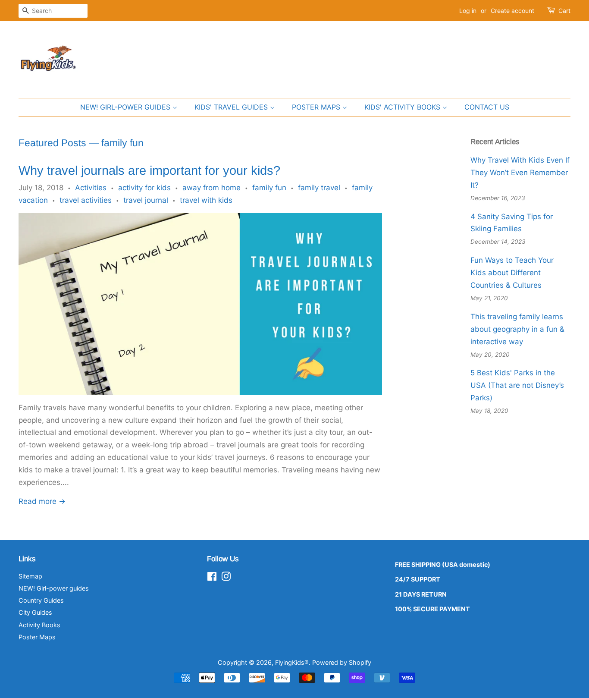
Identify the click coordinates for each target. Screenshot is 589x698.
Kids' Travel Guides (232, 107)
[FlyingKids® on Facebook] (212, 578)
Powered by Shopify (341, 662)
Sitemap (30, 576)
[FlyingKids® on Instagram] (226, 578)
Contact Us (486, 107)
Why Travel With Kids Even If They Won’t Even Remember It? (520, 172)
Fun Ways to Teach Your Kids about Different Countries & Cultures (512, 272)
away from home (211, 187)
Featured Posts (52, 142)
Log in (467, 10)
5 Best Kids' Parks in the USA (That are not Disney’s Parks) (517, 385)
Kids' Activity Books (403, 107)
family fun (269, 187)
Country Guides (41, 600)
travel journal (145, 200)
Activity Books (39, 625)
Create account (512, 10)
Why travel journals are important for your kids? (149, 170)
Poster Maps (37, 637)
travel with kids (206, 200)
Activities (91, 187)
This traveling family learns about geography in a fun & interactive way (517, 329)
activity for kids (144, 187)
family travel (319, 187)
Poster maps (317, 107)
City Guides (35, 612)
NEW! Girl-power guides (126, 107)
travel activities (86, 200)
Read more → (42, 501)
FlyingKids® (292, 662)
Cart (564, 10)
